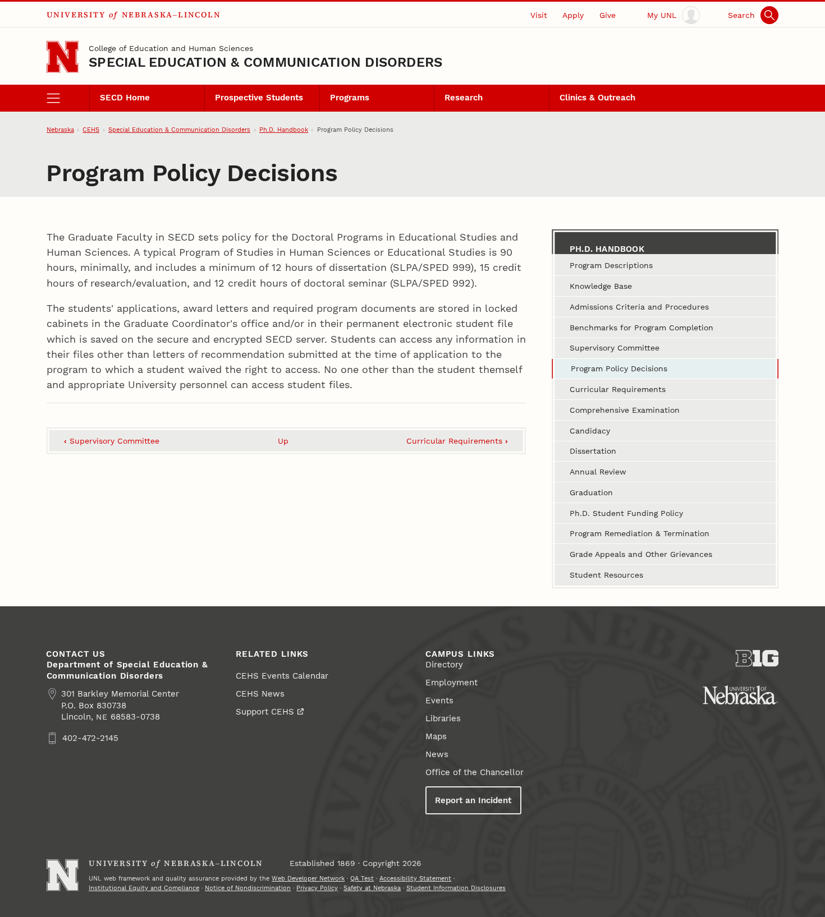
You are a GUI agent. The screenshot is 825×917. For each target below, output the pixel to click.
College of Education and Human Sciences (171, 48)
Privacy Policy (317, 888)
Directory (444, 665)
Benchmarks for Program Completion (641, 327)
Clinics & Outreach (597, 98)
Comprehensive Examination (625, 409)
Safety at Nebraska (372, 888)
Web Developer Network (308, 878)
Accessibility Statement (415, 878)
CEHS (90, 129)
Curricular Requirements (457, 440)
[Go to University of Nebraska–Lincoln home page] (63, 57)
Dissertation (593, 450)
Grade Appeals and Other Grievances (641, 554)
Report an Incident (473, 800)
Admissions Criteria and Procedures (639, 306)
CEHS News (260, 694)
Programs (349, 98)
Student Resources (606, 574)
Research (463, 98)
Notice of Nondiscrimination (248, 888)
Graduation (591, 492)
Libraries (443, 718)
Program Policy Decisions (619, 368)
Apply (573, 15)
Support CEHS (265, 712)
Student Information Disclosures (456, 888)
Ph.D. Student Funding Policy (626, 513)
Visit (538, 15)
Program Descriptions (611, 265)
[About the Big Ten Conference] (757, 658)
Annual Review (598, 471)
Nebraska (60, 129)
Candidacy (590, 430)
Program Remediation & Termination (639, 533)
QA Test (362, 878)
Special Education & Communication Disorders (265, 62)
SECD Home (125, 98)
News (436, 754)
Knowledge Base (601, 286)
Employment (451, 683)
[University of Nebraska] (740, 694)
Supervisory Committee (111, 440)
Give (607, 15)
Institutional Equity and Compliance (144, 888)
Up (283, 440)
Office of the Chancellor (474, 772)
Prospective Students (259, 98)
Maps (436, 736)
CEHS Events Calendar (282, 676)
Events (439, 700)
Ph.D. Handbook (283, 129)
